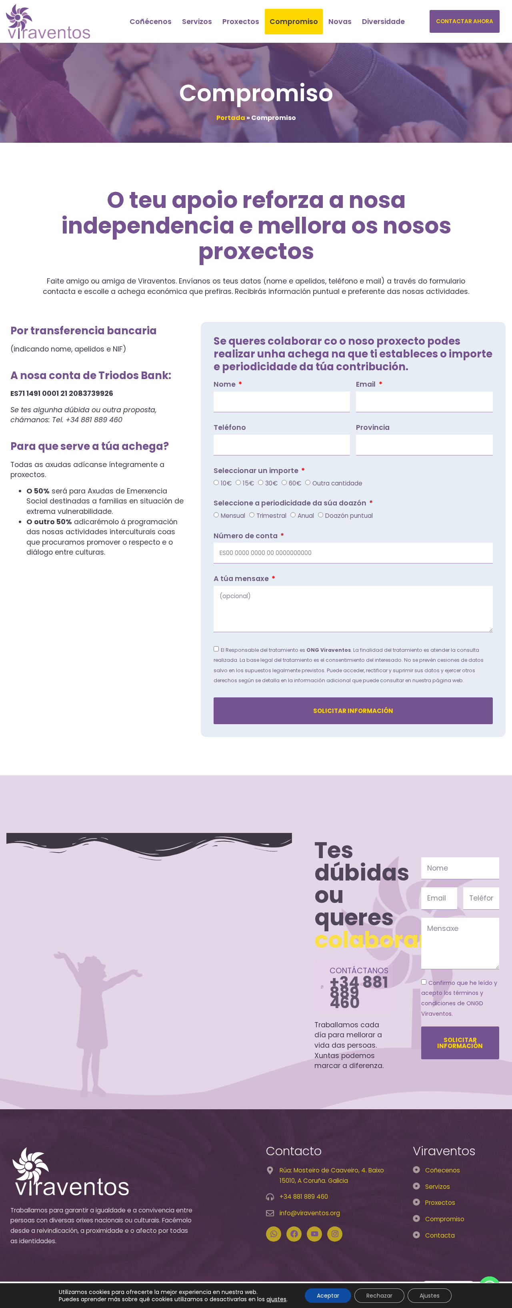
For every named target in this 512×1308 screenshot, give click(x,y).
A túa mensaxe (242, 579)
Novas (340, 21)
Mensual (233, 515)
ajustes (276, 1299)
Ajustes (430, 1296)
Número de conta (246, 537)
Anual (306, 515)
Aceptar (328, 1296)
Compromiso (294, 21)
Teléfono (230, 428)
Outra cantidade (337, 483)
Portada (230, 117)
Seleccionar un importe (257, 471)
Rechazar (379, 1296)
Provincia (373, 428)
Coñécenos (151, 21)
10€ (226, 483)
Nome (225, 385)
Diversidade (383, 21)
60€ (295, 483)
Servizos (197, 21)
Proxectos (240, 21)
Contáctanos (359, 970)
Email (366, 385)
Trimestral (271, 515)
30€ (271, 483)
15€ (248, 483)
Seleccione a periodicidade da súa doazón (291, 504)
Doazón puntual (349, 515)
